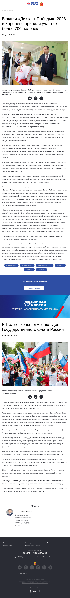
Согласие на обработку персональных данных (35, 582)
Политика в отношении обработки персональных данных (35, 581)
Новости (24, 9)
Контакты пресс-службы (32, 546)
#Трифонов (29, 269)
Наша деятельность (14, 9)
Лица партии (29, 543)
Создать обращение (34, 288)
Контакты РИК (7, 546)
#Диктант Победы (27, 265)
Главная (4, 9)
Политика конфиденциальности (35, 579)
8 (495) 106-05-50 (35, 553)
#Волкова (41, 269)
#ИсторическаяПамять (44, 265)
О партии (6, 543)
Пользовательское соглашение (35, 578)
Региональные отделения (55, 543)
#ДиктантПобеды (11, 265)
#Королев (60, 265)
